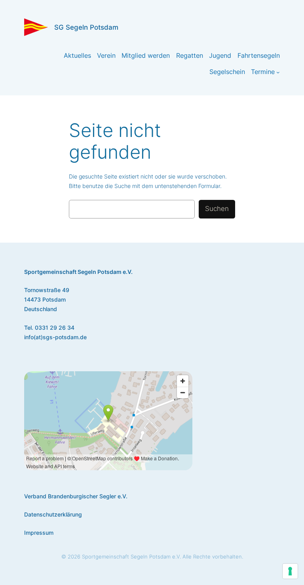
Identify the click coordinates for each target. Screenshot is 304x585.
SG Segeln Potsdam (86, 27)
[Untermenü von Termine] (278, 72)
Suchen (217, 209)
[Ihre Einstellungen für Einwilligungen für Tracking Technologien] (290, 571)
